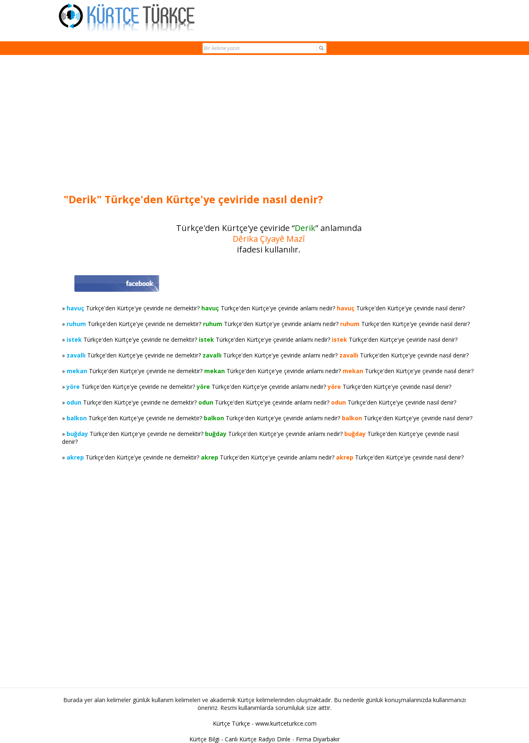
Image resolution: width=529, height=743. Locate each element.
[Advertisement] (268, 125)
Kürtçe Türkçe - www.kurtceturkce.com (265, 723)
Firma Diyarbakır (318, 739)
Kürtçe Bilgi (204, 739)
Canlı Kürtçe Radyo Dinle (258, 739)
